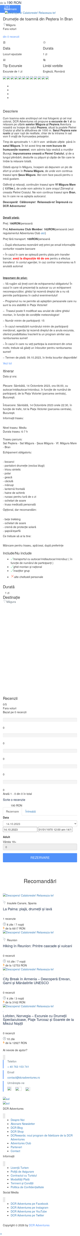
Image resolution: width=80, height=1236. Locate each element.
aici (43, 233)
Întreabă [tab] (30, 811)
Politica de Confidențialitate (27, 1187)
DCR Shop (17, 1131)
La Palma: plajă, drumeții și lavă (27, 908)
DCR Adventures (39, 1225)
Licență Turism (20, 1168)
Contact (15, 1151)
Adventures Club (21, 1143)
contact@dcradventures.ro (23, 1077)
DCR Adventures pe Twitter (27, 1215)
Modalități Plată (20, 1179)
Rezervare (40, 857)
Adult (6, 837)
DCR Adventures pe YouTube (29, 1211)
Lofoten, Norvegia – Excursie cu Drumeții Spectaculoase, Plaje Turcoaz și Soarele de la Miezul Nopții (38, 1019)
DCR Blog (17, 1128)
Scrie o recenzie (14, 799)
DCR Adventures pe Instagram (29, 1207)
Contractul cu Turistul (24, 1175)
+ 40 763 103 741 (18, 1066)
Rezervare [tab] (12, 811)
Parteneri (16, 1147)
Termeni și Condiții (22, 1183)
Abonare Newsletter (23, 1124)
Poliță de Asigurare (22, 1171)
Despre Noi (17, 1120)
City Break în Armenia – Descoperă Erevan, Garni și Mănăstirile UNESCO (37, 980)
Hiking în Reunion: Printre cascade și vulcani (37, 945)
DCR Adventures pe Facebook (29, 1203)
